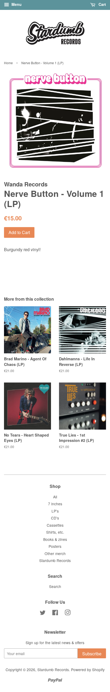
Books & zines (55, 539)
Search (55, 586)
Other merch (55, 553)
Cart (101, 4)
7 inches (55, 503)
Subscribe (91, 654)
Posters (55, 546)
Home (8, 62)
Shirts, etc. (55, 532)
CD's (55, 518)
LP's (55, 511)
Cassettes (55, 525)
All (55, 496)
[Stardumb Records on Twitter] (43, 613)
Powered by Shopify (88, 669)
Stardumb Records (55, 560)
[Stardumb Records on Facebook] (55, 613)
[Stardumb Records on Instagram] (67, 613)
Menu (16, 4)
